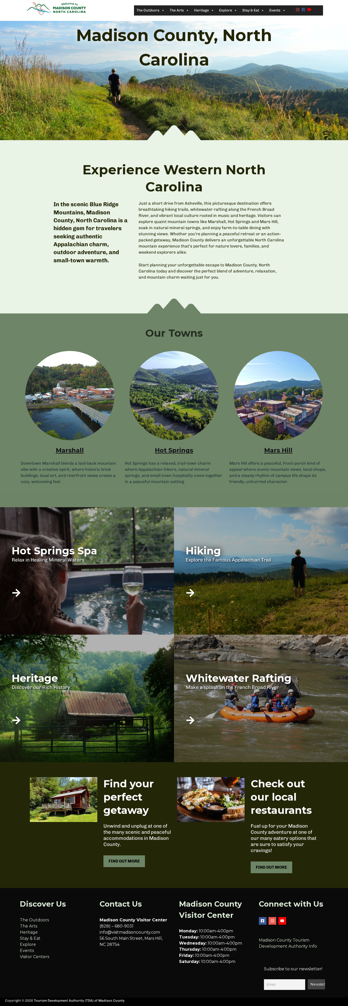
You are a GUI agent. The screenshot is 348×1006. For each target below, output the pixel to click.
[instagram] (298, 9)
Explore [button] (225, 10)
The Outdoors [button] (148, 10)
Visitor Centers (34, 956)
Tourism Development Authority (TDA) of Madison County (79, 1000)
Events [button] (274, 10)
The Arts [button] (177, 10)
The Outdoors (34, 920)
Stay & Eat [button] (250, 10)
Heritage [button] (201, 10)
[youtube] (309, 9)
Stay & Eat (30, 938)
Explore (28, 944)
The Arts (28, 926)
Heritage (29, 932)
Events (27, 950)
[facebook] (304, 9)
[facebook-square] (263, 921)
